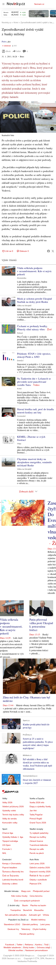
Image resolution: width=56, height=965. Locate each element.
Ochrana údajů (43, 947)
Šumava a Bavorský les (13, 871)
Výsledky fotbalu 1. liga (12, 837)
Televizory (25, 929)
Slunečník (27, 910)
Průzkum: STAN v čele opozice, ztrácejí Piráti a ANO (34, 355)
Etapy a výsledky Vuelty (40, 806)
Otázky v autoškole (38, 879)
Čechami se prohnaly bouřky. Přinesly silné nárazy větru (32, 327)
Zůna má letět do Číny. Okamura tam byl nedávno (26, 699)
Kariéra (38, 944)
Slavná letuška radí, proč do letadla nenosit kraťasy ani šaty (35, 410)
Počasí (20, 333)
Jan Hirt (33, 810)
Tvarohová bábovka (39, 845)
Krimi (19, 389)
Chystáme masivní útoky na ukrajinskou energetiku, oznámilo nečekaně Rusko (34, 462)
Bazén (25, 905)
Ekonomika (21, 278)
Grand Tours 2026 (38, 822)
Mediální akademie (12, 947)
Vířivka (46, 915)
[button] (28, 117)
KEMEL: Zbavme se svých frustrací (31, 438)
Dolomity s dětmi (9, 884)
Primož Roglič (36, 818)
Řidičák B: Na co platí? (40, 875)
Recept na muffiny (38, 837)
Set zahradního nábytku (16, 915)
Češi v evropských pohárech (27, 900)
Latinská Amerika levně (12, 879)
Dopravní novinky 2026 (40, 871)
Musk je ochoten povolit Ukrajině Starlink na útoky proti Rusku (34, 300)
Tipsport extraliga (10, 841)
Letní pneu (45, 924)
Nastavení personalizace (36, 950)
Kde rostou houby (19, 896)
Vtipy (19, 444)
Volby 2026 (7, 802)
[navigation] (3, 4)
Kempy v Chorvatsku (11, 863)
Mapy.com (26, 891)
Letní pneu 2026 (37, 863)
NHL (4, 853)
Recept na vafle (37, 849)
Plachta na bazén (38, 905)
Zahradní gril (34, 915)
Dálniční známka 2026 (40, 867)
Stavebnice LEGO (12, 924)
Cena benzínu (36, 896)
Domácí (20, 361)
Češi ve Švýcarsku (10, 875)
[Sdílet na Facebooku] (48, 251)
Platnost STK (35, 884)
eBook (8, 51)
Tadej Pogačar (36, 814)
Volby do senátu (9, 818)
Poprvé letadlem (9, 867)
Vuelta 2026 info (37, 802)
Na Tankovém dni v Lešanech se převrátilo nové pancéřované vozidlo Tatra (34, 382)
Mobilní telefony (38, 919)
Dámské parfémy (30, 924)
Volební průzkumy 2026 (13, 806)
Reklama (29, 944)
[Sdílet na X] (52, 251)
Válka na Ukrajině (24, 306)
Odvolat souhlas (15, 950)
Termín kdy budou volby (13, 814)
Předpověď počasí (41, 891)
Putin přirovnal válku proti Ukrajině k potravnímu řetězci (41, 625)
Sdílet (18, 51)
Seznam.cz (39, 4)
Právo (4, 41)
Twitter (20, 944)
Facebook (9, 944)
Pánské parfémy (27, 934)
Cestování (21, 416)
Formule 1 (7, 849)
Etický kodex (28, 947)
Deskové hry (13, 929)
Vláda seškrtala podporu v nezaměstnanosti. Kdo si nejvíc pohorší (34, 271)
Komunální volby (9, 822)
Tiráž (46, 944)
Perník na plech (37, 853)
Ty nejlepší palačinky (39, 833)
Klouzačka (39, 910)
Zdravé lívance (36, 841)
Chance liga (7, 833)
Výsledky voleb (9, 810)
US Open (6, 845)
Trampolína (15, 910)
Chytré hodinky (39, 929)
